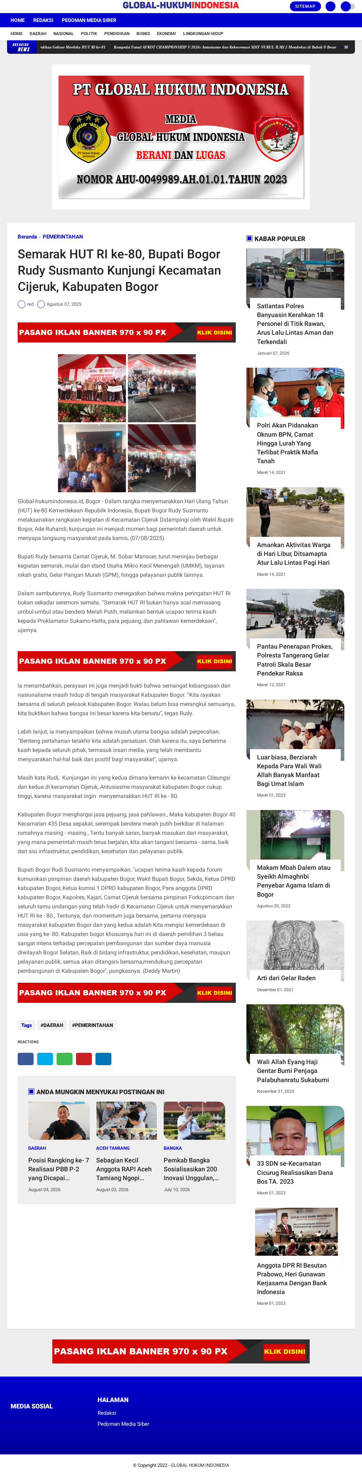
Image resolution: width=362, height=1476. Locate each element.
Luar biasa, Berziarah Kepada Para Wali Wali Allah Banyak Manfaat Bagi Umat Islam (289, 770)
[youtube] (38, 7)
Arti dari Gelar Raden (286, 978)
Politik (89, 33)
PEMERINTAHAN (63, 237)
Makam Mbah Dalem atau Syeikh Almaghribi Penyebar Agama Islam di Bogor (294, 881)
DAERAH (53, 1025)
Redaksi (43, 20)
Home (18, 20)
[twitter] (19, 7)
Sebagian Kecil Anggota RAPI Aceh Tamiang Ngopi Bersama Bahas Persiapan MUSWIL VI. (124, 1169)
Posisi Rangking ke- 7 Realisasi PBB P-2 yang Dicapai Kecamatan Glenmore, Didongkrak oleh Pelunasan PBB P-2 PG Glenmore (58, 1169)
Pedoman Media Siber (89, 20)
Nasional (63, 33)
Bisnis (143, 33)
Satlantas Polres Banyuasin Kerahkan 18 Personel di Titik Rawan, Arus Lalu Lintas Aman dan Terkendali (295, 323)
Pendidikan (116, 33)
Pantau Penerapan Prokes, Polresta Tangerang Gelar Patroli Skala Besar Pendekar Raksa (295, 660)
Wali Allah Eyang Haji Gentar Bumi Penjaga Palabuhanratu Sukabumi (293, 1070)
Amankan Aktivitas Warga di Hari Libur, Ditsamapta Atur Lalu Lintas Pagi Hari (294, 553)
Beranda (27, 237)
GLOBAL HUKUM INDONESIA (200, 1465)
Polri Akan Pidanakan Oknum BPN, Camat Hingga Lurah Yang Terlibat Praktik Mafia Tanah (287, 443)
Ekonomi (166, 33)
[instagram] (28, 7)
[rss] (79, 1419)
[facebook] (9, 7)
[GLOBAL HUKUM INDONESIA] (181, 8)
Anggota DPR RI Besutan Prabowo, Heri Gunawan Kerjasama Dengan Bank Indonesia (292, 1279)
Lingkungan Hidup (203, 33)
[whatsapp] (64, 1059)
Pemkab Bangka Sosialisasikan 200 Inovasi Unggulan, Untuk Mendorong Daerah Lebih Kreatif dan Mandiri (193, 1169)
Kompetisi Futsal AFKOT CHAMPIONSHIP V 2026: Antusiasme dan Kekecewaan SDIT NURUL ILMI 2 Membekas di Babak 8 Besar (197, 47)
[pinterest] (84, 1059)
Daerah (38, 33)
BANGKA (173, 1148)
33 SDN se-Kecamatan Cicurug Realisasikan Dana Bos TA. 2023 (295, 1172)
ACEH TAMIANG (113, 1148)
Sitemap (305, 6)
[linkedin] (103, 1059)
